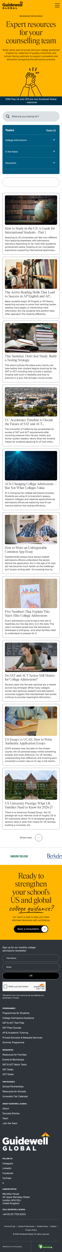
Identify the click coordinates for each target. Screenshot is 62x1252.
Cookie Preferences (26, 1226)
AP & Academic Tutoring (15, 1032)
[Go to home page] (12, 5)
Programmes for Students (15, 1013)
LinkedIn (6, 1168)
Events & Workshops (13, 1059)
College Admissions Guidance (18, 1018)
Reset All (51, 130)
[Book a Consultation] (31, 929)
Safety (53, 1226)
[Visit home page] (26, 1141)
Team (5, 1118)
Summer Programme (13, 1042)
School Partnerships (13, 1086)
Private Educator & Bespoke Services (22, 1037)
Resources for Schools (14, 1091)
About (5, 1108)
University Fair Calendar (15, 1096)
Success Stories (10, 1113)
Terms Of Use (9, 1226)
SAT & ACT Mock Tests (14, 1064)
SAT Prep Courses (11, 1027)
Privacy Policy (31, 1230)
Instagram (7, 1163)
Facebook (7, 1173)
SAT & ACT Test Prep (13, 1022)
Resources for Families (14, 1054)
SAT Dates (7, 1069)
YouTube (6, 1178)
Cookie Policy (42, 1226)
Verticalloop (17, 1246)
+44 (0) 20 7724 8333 (14, 1214)
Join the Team (9, 1123)
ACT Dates (8, 1074)
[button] (57, 5)
